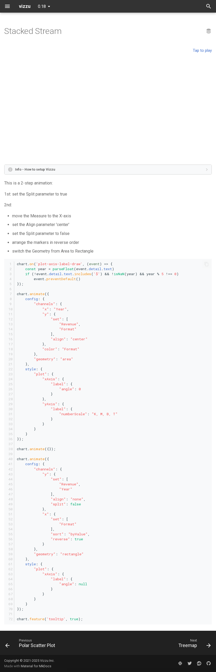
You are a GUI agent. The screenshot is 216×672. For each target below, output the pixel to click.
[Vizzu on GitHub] (208, 663)
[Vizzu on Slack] (180, 663)
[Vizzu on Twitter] (189, 663)
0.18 (42, 6)
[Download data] (208, 31)
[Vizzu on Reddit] (199, 663)
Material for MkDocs (36, 666)
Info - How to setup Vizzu (35, 169)
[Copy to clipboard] (206, 264)
